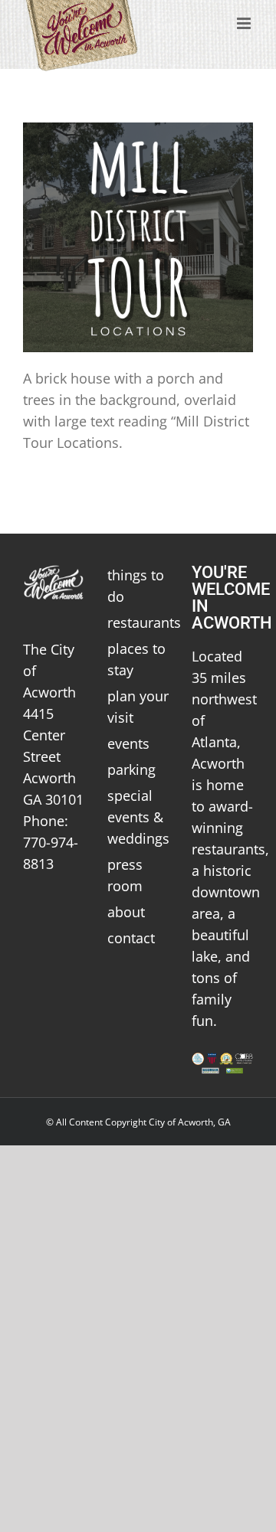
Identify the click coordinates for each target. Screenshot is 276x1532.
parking (131, 769)
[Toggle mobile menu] (245, 23)
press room (125, 875)
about (126, 912)
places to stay (136, 659)
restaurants (138, 622)
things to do (135, 586)
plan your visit (138, 707)
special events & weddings (138, 817)
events (128, 743)
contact (131, 938)
